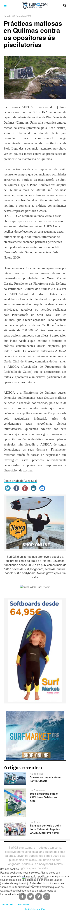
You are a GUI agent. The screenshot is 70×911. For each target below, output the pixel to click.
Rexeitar (23, 904)
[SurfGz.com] (35, 5)
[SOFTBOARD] (35, 650)
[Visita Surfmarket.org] (35, 735)
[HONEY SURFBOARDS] (35, 522)
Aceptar (7, 904)
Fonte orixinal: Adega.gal (20, 480)
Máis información (35, 909)
